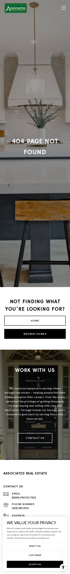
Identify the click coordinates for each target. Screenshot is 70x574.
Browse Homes (35, 333)
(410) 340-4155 (20, 508)
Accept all (35, 564)
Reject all (35, 546)
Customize (35, 555)
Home (35, 320)
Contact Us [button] (35, 437)
